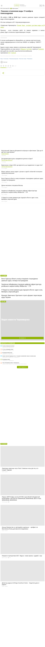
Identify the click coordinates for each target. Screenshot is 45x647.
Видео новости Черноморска (15, 319)
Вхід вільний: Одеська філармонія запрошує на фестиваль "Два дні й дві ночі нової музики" (22, 151)
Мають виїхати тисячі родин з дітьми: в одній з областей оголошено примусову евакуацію (21, 172)
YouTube (28, 49)
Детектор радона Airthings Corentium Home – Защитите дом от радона (20, 583)
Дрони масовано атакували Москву (12, 185)
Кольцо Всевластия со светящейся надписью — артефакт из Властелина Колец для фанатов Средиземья (20, 528)
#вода (1, 58)
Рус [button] (41, 5)
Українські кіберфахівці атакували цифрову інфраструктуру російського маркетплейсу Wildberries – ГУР (19, 191)
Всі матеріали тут (22, 338)
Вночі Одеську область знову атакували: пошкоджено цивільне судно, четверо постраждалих (22, 179)
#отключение (6, 58)
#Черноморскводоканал (13, 58)
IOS (9, 53)
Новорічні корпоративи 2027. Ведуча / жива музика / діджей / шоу (22, 556)
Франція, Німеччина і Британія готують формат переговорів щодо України (21, 296)
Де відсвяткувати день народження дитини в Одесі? (17, 158)
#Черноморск (29, 58)
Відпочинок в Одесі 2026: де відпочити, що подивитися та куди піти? (22, 165)
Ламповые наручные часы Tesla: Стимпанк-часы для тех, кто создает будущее (20, 469)
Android (13, 53)
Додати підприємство (22, 367)
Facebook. (41, 49)
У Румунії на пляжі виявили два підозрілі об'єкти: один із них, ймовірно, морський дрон (19, 198)
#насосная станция (22, 58)
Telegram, (23, 49)
